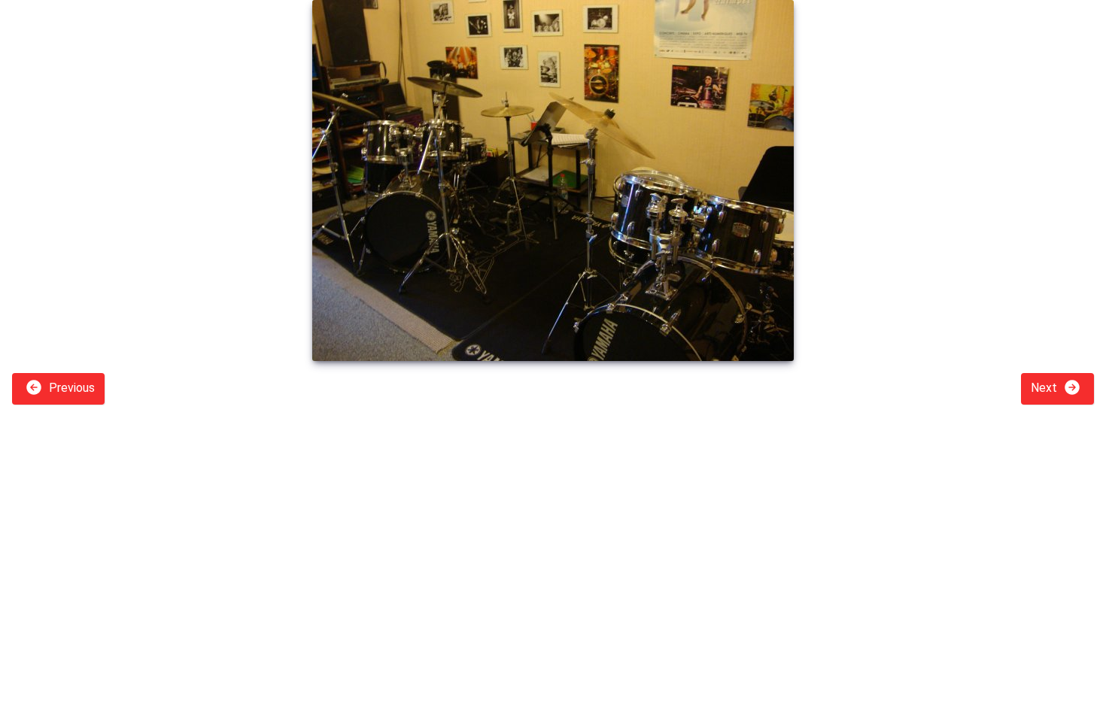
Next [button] (1045, 388)
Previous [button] (70, 388)
